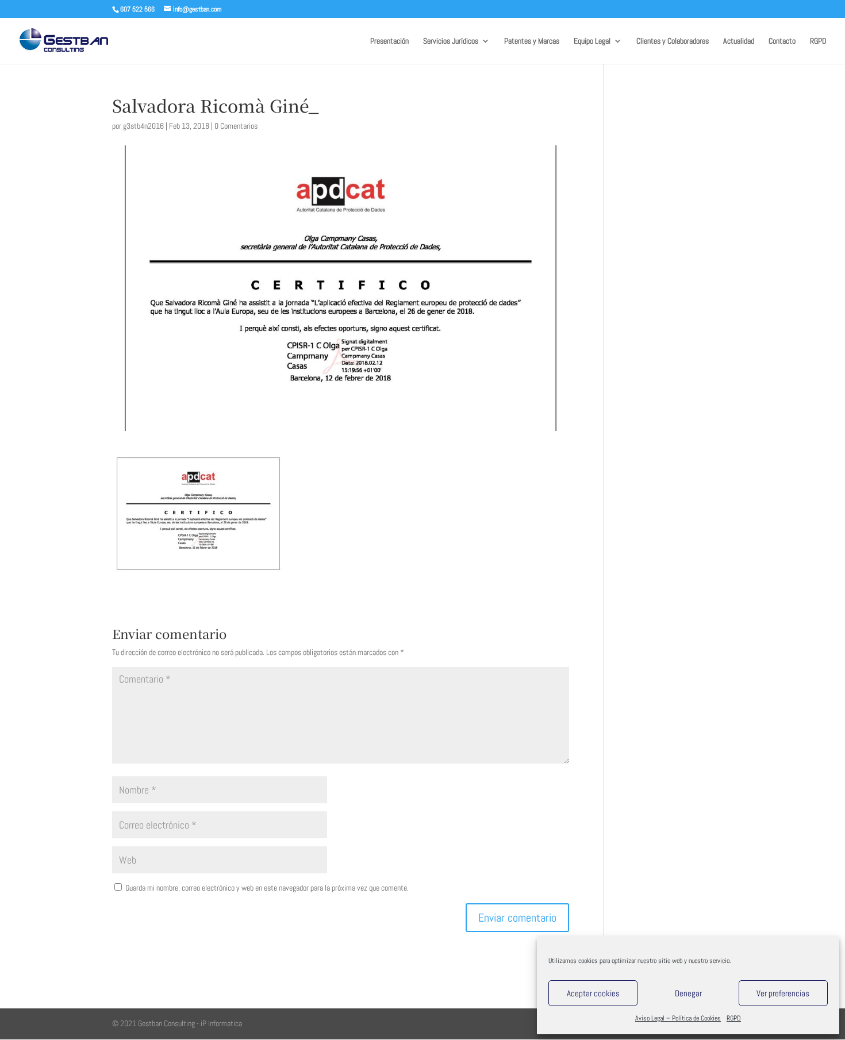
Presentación (389, 41)
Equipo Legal (592, 41)
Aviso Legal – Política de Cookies (678, 1018)
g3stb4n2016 (143, 126)
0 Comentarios (236, 126)
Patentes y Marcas (531, 41)
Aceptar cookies (593, 993)
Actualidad (738, 41)
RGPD (734, 1018)
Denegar (688, 993)
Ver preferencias (782, 993)
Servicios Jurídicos (450, 41)
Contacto (782, 41)
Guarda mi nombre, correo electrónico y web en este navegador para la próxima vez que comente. (267, 888)
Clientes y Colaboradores (672, 41)
